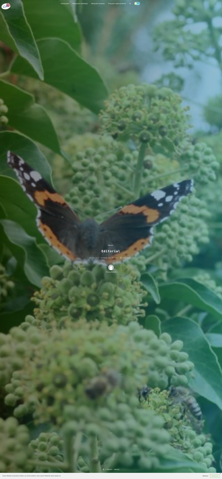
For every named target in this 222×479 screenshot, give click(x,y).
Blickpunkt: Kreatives (98, 3)
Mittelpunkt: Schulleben (80, 3)
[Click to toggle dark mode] (137, 3)
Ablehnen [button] (205, 476)
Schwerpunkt (65, 3)
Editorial (110, 245)
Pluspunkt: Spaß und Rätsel (117, 3)
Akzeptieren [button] (214, 476)
